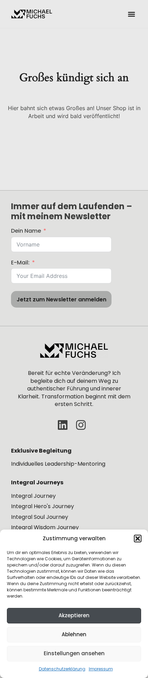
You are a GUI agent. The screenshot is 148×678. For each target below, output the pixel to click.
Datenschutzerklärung (62, 669)
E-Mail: (20, 263)
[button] (137, 538)
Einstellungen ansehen (74, 653)
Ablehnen (74, 634)
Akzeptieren (74, 615)
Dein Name (26, 231)
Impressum (101, 669)
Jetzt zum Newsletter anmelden (61, 299)
